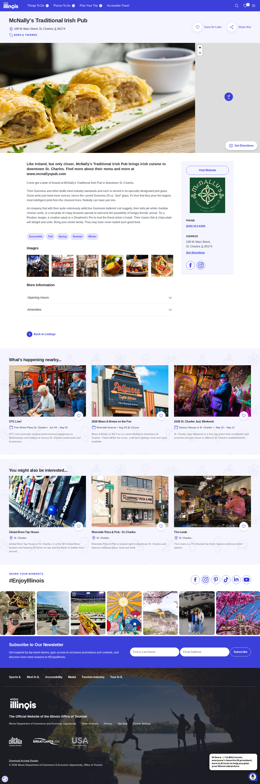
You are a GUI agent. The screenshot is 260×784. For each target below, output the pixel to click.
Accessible (35, 236)
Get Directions (244, 145)
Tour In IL (116, 677)
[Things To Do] (47, 6)
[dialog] (5, 779)
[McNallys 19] (162, 266)
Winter (92, 236)
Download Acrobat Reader (23, 760)
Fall (50, 236)
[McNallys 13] (137, 266)
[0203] (38, 266)
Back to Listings (45, 334)
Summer (77, 236)
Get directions (195, 252)
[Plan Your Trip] (100, 6)
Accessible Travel (118, 5)
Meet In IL (33, 677)
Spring (63, 236)
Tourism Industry (93, 677)
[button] (228, 97)
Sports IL (15, 677)
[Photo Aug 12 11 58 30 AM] (63, 266)
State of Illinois (90, 723)
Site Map (123, 723)
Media (72, 677)
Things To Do (35, 5)
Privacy (108, 723)
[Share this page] (231, 27)
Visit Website (207, 170)
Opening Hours (38, 297)
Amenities (34, 309)
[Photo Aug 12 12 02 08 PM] (87, 266)
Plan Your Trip (89, 5)
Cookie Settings (142, 723)
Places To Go (62, 5)
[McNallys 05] (112, 266)
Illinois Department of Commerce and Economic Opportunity (42, 723)
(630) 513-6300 (195, 226)
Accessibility (53, 677)
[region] (236, 6)
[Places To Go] (73, 6)
